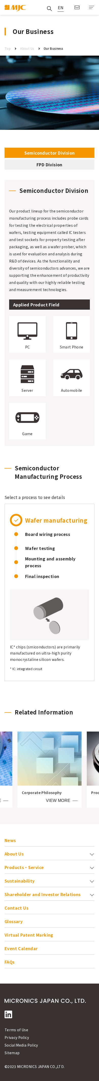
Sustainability (20, 881)
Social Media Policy (21, 1045)
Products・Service (24, 867)
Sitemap (12, 1052)
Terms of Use (16, 1030)
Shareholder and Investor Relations (43, 894)
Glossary (14, 921)
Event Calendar (21, 948)
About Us (27, 48)
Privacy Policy (17, 1037)
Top (8, 48)
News (10, 840)
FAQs (10, 962)
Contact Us (77, 7)
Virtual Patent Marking (29, 935)
